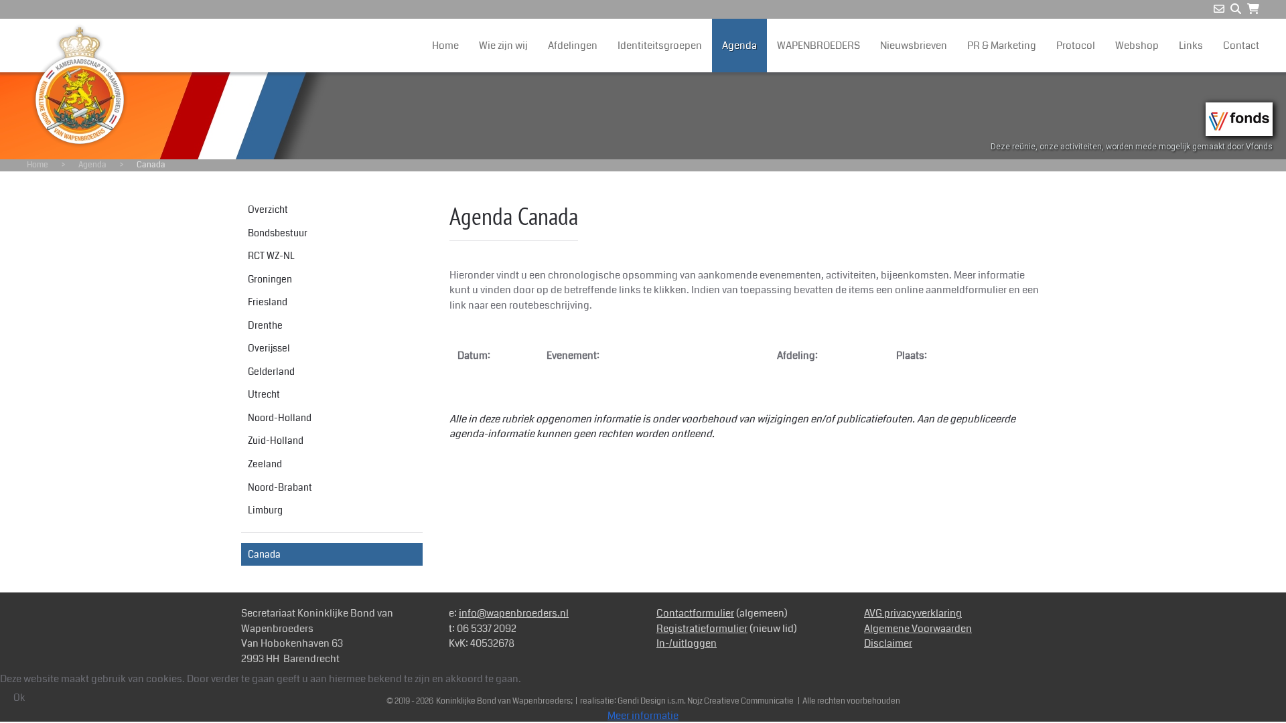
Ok (19, 697)
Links (1191, 45)
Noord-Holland (279, 417)
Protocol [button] (1075, 45)
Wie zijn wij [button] (503, 45)
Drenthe (265, 325)
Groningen (270, 279)
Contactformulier (695, 613)
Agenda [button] (739, 45)
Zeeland (265, 464)
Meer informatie (643, 715)
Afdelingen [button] (572, 45)
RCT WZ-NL (271, 255)
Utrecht (264, 394)
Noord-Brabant (280, 487)
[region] (643, 115)
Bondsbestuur (277, 233)
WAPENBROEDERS (818, 45)
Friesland (267, 302)
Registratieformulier (701, 628)
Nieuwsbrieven (913, 45)
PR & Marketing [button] (1001, 45)
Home (445, 45)
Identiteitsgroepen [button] (660, 45)
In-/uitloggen (686, 643)
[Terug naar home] (80, 86)
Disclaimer (888, 643)
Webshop (1137, 45)
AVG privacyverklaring (913, 613)
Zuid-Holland (275, 440)
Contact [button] (1241, 45)
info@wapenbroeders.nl (514, 613)
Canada (264, 554)
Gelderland (271, 371)
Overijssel (269, 348)
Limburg (265, 510)
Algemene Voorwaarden (918, 628)
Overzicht (268, 209)
